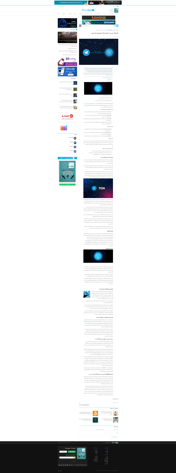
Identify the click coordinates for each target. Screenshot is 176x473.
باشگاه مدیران (106, 459)
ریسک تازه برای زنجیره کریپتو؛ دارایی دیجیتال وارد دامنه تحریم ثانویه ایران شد (85, 419)
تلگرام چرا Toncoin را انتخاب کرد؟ (106, 95)
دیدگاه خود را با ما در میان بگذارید (100, 429)
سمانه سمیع (71, 146)
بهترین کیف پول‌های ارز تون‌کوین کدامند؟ (105, 97)
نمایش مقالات (63, 451)
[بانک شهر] (98, 18)
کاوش (107, 452)
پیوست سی (96, 451)
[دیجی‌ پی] (105, 3)
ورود (63, 6)
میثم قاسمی (71, 150)
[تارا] (67, 61)
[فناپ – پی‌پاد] (67, 71)
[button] (58, 14)
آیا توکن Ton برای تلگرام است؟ (107, 77)
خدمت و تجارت (106, 460)
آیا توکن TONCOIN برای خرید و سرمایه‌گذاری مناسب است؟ (102, 100)
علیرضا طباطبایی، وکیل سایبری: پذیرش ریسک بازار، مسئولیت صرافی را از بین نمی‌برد (106, 413)
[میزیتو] (67, 117)
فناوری (114, 26)
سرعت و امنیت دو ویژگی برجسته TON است (105, 99)
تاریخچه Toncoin (108, 81)
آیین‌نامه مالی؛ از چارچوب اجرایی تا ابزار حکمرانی (69, 54)
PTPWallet (87, 323)
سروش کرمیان (85, 25)
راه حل (107, 462)
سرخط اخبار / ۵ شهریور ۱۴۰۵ (72, 48)
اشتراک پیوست (67, 184)
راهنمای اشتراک (115, 6)
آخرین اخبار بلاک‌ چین (115, 398)
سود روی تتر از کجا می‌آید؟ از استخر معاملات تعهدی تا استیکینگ (107, 419)
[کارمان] (67, 128)
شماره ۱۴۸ (112, 9)
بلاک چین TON (87, 103)
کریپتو (108, 319)
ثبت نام (59, 6)
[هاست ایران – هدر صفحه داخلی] (98, 22)
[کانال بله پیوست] (71, 3)
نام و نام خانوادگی (116, 429)
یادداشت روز (106, 451)
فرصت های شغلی (96, 460)
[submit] (74, 457)
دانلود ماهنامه (71, 451)
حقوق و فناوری (106, 461)
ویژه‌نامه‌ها (96, 456)
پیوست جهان (106, 463)
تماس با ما (96, 457)
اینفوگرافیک (96, 452)
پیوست (111, 470)
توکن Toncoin (109, 79)
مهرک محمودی (71, 137)
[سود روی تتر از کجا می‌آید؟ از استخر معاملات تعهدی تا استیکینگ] (115, 422)
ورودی (107, 456)
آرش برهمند (71, 141)
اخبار (107, 450)
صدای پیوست (96, 450)
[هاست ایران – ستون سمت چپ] (67, 23)
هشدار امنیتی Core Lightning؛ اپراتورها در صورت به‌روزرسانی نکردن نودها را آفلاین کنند (85, 413)
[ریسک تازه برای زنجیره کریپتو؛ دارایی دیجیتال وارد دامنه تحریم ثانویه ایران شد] (95, 422)
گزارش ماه (107, 457)
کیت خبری (96, 461)
